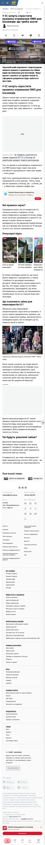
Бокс (7, 729)
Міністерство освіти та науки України (19, 693)
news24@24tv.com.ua (10, 495)
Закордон (5, 9)
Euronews (14, 30)
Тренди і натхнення (12, 720)
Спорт (8, 727)
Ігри (25, 555)
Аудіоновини (10, 585)
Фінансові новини (12, 654)
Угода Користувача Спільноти (30, 526)
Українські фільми (12, 675)
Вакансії (26, 541)
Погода (8, 588)
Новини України (11, 576)
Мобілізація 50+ (11, 627)
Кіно (8, 669)
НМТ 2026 (9, 698)
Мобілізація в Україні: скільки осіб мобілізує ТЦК (23, 638)
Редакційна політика (9, 533)
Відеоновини (10, 582)
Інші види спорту (12, 741)
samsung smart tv (23, 787)
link (25, 503)
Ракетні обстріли (12, 597)
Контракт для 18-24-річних (15, 633)
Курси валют (10, 651)
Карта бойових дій (12, 600)
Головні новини (11, 573)
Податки (9, 659)
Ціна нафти (10, 648)
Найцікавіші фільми (13, 672)
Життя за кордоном (17, 9)
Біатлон (8, 738)
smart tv (9, 787)
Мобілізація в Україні (15, 621)
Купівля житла (11, 717)
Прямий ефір (10, 579)
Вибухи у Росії (11, 611)
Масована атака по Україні (15, 609)
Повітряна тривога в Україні (15, 606)
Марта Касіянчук (13, 26)
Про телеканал (7, 536)
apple (23, 782)
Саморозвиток (11, 701)
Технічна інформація (30, 534)
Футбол (8, 732)
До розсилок (13, 768)
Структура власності (30, 544)
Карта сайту (28, 551)
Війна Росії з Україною (15, 595)
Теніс (8, 735)
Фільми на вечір (11, 677)
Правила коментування (31, 531)
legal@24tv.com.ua (27, 819)
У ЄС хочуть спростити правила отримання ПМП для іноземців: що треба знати (34, 9)
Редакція (5, 529)
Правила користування (10, 546)
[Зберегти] (38, 35)
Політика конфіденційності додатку (11, 559)
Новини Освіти (12, 690)
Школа (8, 696)
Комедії (8, 680)
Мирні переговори (12, 603)
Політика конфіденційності (11, 550)
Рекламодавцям (8, 543)
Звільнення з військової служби (17, 624)
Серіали (8, 683)
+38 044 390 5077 (29, 495)
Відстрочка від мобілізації (15, 635)
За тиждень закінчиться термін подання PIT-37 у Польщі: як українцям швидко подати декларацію (20, 157)
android (9, 782)
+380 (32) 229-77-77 (15, 816)
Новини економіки (13, 645)
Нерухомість (11, 711)
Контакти (27, 538)
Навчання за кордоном (14, 704)
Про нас (5, 526)
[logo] (13, 3)
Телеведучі (6, 540)
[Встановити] (22, 830)
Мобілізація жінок (12, 630)
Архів (25, 548)
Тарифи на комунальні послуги (17, 656)
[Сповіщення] (42, 3)
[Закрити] (41, 827)
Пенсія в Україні (11, 662)
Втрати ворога (11, 614)
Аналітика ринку (11, 714)
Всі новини (10, 571)
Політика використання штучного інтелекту (10, 554)
